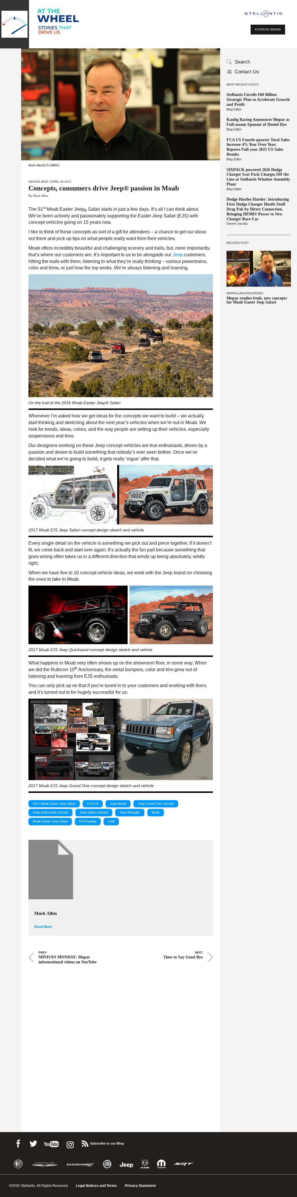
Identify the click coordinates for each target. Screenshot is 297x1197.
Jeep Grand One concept (156, 803)
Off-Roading (87, 821)
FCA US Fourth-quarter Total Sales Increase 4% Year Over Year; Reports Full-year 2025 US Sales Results (258, 147)
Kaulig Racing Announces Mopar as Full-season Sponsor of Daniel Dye (258, 122)
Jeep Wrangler (129, 812)
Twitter (33, 1142)
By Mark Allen (38, 195)
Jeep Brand (118, 803)
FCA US (92, 803)
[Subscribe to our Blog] (84, 1142)
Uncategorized (250, 293)
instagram (69, 1142)
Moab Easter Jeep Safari (50, 821)
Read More (43, 927)
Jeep (44, 181)
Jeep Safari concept (94, 812)
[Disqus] (120, 1040)
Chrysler (44, 1164)
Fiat (107, 1164)
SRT (183, 1164)
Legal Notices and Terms (96, 1186)
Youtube (51, 1142)
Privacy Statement (140, 1186)
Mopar (232, 293)
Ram (145, 1164)
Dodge (80, 1164)
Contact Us (247, 72)
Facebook (18, 1142)
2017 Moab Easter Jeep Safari (54, 803)
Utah (111, 821)
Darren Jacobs (237, 223)
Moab (156, 812)
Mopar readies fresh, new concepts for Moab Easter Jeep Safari (257, 300)
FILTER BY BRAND (268, 29)
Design (34, 181)
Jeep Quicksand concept (50, 812)
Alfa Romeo (18, 1164)
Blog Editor (234, 109)
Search (242, 62)
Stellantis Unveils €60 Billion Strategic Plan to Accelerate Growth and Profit (258, 99)
